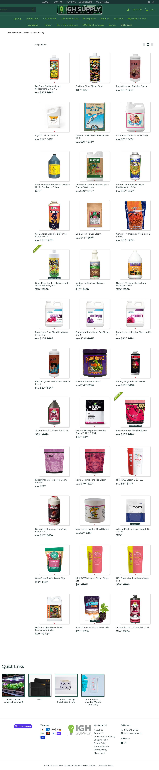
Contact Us (99, 733)
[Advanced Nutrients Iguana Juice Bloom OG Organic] (95, 171)
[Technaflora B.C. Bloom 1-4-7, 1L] (135, 612)
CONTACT (59, 2)
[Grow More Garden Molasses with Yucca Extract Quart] (54, 269)
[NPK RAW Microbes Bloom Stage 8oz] (135, 565)
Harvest (48, 25)
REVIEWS (72, 2)
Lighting (17, 18)
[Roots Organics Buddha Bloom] (135, 71)
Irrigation (105, 18)
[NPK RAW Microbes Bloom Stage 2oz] (95, 565)
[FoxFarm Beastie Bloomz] (95, 366)
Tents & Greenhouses (67, 25)
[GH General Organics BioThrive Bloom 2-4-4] (54, 220)
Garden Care (32, 18)
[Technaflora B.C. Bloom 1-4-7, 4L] (54, 415)
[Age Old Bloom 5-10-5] (54, 120)
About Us (98, 730)
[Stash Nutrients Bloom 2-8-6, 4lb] (95, 612)
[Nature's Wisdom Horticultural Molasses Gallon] (135, 269)
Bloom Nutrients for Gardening (29, 32)
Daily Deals (126, 25)
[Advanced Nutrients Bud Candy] (135, 120)
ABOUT (46, 2)
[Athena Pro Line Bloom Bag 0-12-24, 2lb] (135, 515)
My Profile (137, 9)
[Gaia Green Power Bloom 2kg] (54, 563)
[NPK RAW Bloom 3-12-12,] (135, 465)
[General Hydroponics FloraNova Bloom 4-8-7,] (54, 515)
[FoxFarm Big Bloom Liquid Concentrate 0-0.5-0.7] (54, 73)
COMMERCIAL (86, 2)
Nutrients (118, 18)
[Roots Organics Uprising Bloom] (135, 415)
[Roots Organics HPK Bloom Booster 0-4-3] (54, 368)
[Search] (33, 9)
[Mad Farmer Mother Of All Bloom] (95, 514)
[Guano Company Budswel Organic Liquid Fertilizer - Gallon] (54, 171)
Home (11, 32)
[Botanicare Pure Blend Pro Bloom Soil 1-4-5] (54, 319)
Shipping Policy (101, 740)
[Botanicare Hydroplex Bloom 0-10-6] (135, 319)
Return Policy (100, 743)
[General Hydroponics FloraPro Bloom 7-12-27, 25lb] (95, 417)
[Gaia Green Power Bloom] (95, 219)
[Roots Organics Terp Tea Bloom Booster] (54, 466)
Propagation (33, 25)
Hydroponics (89, 18)
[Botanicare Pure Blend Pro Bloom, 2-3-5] (95, 319)
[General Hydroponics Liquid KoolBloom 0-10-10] (135, 171)
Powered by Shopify (105, 765)
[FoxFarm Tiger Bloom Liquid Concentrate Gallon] (54, 614)
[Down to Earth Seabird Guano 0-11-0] (95, 122)
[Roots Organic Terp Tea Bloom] (95, 465)
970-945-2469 (102, 2)
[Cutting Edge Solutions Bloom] (135, 366)
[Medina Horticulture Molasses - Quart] (95, 269)
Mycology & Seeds (137, 18)
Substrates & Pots (70, 18)
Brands (112, 25)
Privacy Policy (100, 749)
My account (99, 753)
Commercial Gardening (104, 736)
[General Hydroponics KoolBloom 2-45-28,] (135, 220)
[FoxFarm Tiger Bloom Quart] (95, 71)
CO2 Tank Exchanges (93, 25)
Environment (49, 18)
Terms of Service (101, 746)
